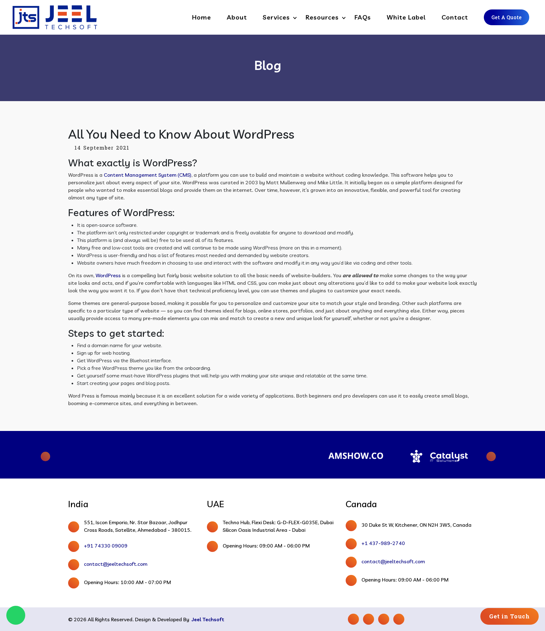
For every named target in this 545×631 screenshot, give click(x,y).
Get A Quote (506, 17)
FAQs (363, 17)
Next (485, 455)
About (237, 17)
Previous (59, 455)
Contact (455, 17)
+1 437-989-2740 (383, 543)
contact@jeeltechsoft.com (115, 564)
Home (201, 17)
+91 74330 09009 (105, 545)
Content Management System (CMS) (147, 175)
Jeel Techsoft (208, 619)
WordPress (108, 275)
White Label (406, 17)
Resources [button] (322, 17)
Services (276, 17)
